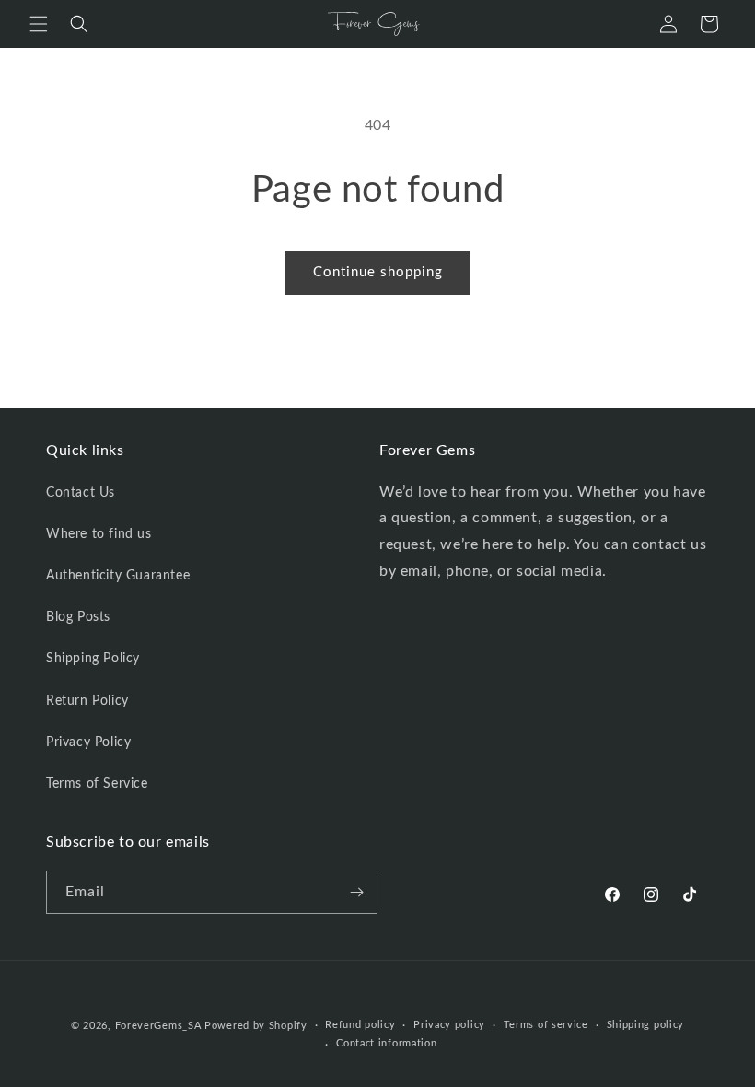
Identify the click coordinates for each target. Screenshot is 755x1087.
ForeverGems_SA (158, 1026)
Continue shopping (378, 272)
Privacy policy (449, 1025)
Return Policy (87, 701)
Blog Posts (78, 617)
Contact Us (80, 492)
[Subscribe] (356, 892)
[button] (38, 24)
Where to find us (99, 534)
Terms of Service (97, 783)
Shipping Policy (93, 658)
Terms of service (546, 1025)
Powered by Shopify (256, 1026)
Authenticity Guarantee (118, 575)
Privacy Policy (88, 742)
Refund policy (360, 1025)
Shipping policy (646, 1025)
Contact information (386, 1043)
